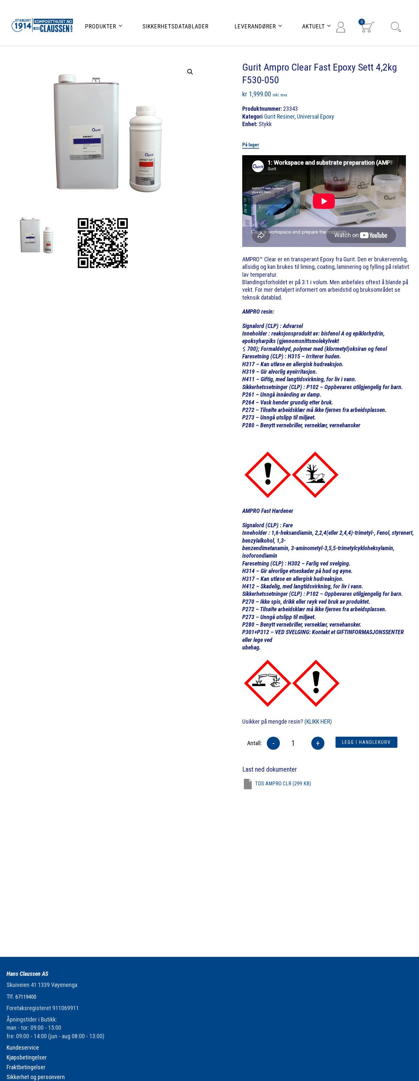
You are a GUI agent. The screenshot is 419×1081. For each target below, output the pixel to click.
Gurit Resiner (279, 116)
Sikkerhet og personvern (36, 1076)
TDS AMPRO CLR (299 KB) (283, 783)
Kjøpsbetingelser (27, 1057)
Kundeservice (23, 1047)
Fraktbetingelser (26, 1067)
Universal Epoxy (315, 116)
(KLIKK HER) (318, 721)
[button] (190, 72)
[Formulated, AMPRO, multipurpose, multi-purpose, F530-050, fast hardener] (35, 235)
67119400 (25, 997)
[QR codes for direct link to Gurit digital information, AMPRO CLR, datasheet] (103, 243)
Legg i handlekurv (366, 742)
